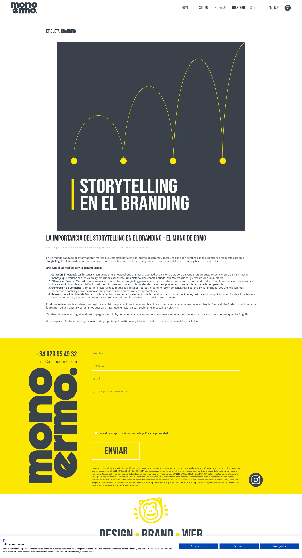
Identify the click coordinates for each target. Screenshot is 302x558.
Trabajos (219, 8)
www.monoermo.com (176, 314)
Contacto (256, 8)
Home (185, 8)
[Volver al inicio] (24, 8)
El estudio (201, 8)
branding (143, 247)
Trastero (238, 7)
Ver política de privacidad (127, 485)
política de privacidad (155, 433)
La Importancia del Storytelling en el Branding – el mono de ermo (126, 238)
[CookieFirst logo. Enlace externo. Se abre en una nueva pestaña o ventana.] (4, 540)
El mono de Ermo (73, 247)
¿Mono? (274, 8)
